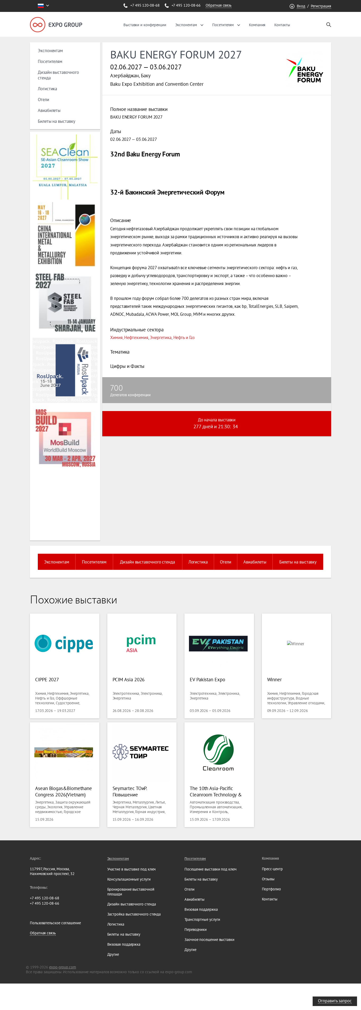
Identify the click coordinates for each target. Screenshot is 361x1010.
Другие (113, 954)
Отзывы (268, 879)
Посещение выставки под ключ (210, 869)
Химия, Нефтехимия (129, 337)
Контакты (282, 24)
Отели (43, 99)
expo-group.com (62, 967)
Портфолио (271, 889)
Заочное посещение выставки (209, 939)
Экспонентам (186, 24)
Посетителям (223, 24)
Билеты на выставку (56, 121)
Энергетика (160, 337)
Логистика (47, 88)
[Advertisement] (64, 505)
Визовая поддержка (124, 944)
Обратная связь (219, 5)
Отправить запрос (335, 1000)
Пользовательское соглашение (55, 923)
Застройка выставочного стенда (134, 914)
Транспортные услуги (202, 919)
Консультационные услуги (129, 879)
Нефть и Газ (184, 337)
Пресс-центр (272, 869)
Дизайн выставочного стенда (147, 562)
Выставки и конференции (144, 24)
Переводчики (195, 929)
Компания (257, 24)
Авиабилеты (49, 110)
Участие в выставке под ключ (131, 869)
